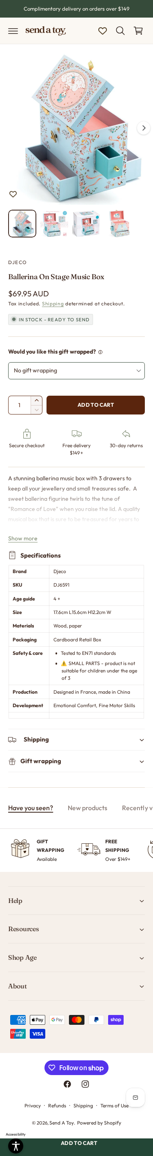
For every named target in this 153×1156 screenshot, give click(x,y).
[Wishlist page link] (102, 31)
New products (87, 808)
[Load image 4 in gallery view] (118, 224)
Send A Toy (61, 1123)
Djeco (17, 262)
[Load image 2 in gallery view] (54, 224)
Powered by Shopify (99, 1123)
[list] (76, 850)
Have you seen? (30, 808)
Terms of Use (114, 1105)
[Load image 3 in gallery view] (86, 224)
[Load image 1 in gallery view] (22, 224)
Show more (23, 538)
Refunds (57, 1105)
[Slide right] (143, 127)
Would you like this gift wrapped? (52, 351)
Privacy (32, 1105)
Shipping (53, 303)
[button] (13, 31)
